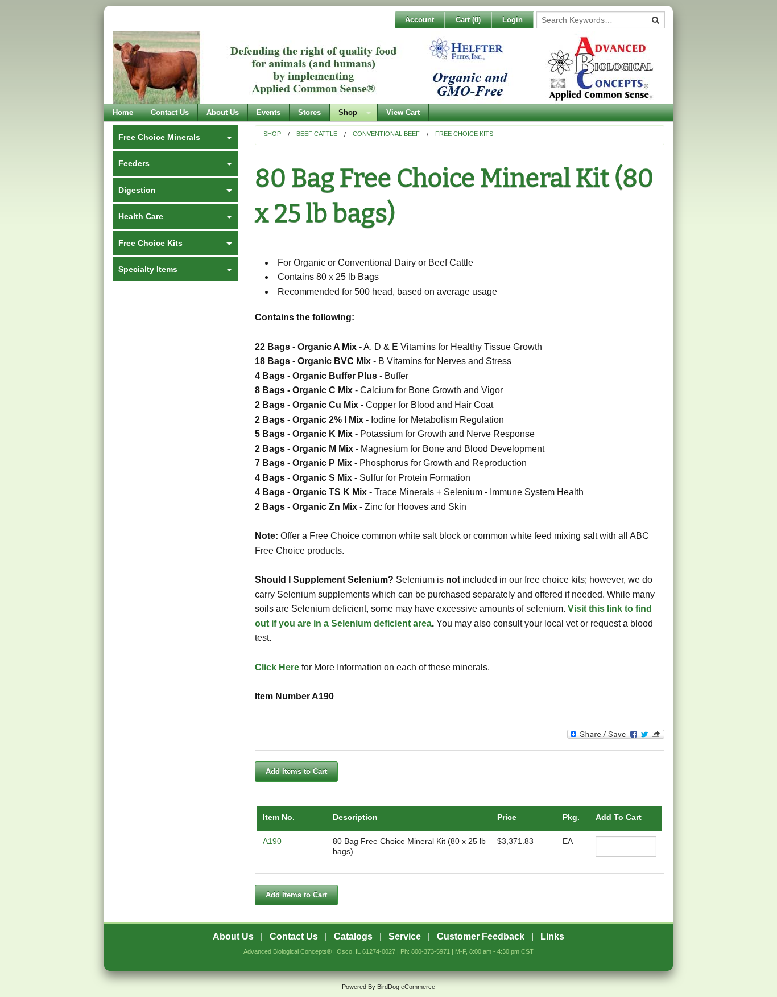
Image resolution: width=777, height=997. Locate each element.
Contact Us (170, 112)
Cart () (468, 19)
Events (268, 112)
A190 (272, 841)
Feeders (134, 163)
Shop (347, 112)
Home (123, 112)
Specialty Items (147, 269)
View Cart (403, 112)
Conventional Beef (386, 133)
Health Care (140, 216)
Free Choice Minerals (159, 137)
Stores (309, 112)
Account (419, 19)
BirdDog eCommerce (406, 986)
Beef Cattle (316, 133)
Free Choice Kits (464, 133)
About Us (222, 112)
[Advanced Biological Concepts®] (386, 67)
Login (512, 19)
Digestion (137, 190)
